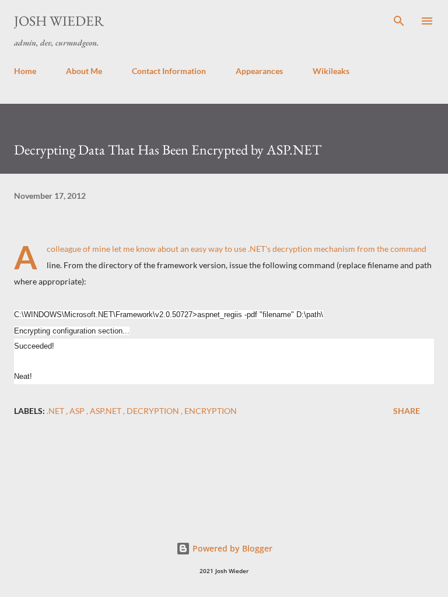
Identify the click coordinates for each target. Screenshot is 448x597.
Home (25, 71)
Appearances (259, 71)
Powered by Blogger (231, 548)
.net (56, 411)
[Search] (399, 21)
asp (77, 411)
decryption (154, 411)
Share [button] (406, 411)
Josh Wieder (59, 21)
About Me (84, 71)
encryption (210, 411)
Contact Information (169, 71)
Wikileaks (331, 71)
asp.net (106, 411)
